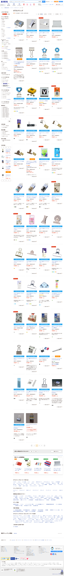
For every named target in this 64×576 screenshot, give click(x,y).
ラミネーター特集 (29, 563)
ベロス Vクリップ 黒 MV (43, 100)
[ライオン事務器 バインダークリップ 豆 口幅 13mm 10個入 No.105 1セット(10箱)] (3, 167)
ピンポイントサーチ (37, 565)
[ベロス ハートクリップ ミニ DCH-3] (31, 220)
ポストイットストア (24, 565)
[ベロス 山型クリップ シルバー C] (31, 253)
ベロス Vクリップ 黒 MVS (56, 100)
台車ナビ (39, 564)
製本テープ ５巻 (56, 515)
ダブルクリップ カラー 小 (36, 515)
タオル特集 (23, 564)
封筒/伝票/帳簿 (56, 497)
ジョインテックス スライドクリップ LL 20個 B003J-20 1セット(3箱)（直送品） (19, 62)
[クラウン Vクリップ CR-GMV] (19, 24)
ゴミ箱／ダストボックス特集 (6, 564)
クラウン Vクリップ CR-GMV (19, 32)
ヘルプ (53, 1)
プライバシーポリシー (29, 550)
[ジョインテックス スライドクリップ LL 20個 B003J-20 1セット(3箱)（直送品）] (19, 52)
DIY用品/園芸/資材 (40, 511)
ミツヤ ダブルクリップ (8, 156)
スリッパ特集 (19, 564)
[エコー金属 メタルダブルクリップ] (31, 350)
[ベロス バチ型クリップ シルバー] (44, 220)
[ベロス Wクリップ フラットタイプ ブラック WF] (31, 124)
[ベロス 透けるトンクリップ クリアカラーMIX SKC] (57, 285)
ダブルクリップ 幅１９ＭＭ (38, 522)
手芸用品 (47, 499)
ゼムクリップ (15, 490)
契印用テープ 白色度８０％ (49, 522)
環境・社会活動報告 (16, 550)
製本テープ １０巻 (39, 519)
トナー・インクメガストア (10, 563)
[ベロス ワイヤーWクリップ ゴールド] (19, 253)
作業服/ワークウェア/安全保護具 (30, 511)
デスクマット (33, 498)
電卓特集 (16, 563)
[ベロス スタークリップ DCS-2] (44, 52)
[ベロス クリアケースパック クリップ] (44, 153)
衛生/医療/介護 (35, 505)
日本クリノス (41, 485)
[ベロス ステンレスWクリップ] (19, 318)
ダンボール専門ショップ (29, 564)
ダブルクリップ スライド (17, 515)
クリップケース (48, 490)
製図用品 (57, 498)
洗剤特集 (15, 564)
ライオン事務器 (44, 484)
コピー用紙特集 (4, 563)
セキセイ (32, 483)
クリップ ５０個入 (27, 515)
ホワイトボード (39, 498)
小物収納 (45, 498)
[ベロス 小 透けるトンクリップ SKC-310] (57, 253)
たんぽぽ (42, 483)
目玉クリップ (28, 490)
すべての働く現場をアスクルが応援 (46, 564)
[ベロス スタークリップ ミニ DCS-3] (57, 153)
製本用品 (42, 497)
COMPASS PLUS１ (29, 166)
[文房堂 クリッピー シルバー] (31, 92)
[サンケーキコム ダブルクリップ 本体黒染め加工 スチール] (3, 150)
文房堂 (20, 485)
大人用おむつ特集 (58, 564)
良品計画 (50, 484)
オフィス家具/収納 (59, 504)
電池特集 (19, 563)
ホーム (2, 7)
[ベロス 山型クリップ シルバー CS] (44, 253)
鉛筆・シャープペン (24, 499)
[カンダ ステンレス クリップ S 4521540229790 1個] (57, 350)
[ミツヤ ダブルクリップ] (3, 156)
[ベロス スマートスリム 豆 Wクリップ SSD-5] (44, 188)
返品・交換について (3, 551)
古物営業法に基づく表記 (29, 553)
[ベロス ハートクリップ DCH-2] (19, 92)
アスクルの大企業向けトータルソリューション (44, 553)
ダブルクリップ (16, 7)
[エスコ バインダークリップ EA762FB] (44, 383)
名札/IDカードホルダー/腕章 (24, 498)
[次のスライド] (8, 147)
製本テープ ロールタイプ (47, 515)
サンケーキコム (19, 483)
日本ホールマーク (21, 484)
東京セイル (54, 483)
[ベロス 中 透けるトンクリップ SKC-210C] (31, 285)
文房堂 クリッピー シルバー (31, 100)
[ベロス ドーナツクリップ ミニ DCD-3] (19, 220)
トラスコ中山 (48, 483)
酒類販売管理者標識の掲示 (30, 554)
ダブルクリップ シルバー (27, 522)
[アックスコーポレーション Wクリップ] (19, 383)
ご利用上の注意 (28, 552)
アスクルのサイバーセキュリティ (18, 553)
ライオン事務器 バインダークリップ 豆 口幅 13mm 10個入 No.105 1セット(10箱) (8, 167)
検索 (43, 2)
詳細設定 (40, 1)
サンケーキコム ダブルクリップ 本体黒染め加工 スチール (8, 150)
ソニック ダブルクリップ (43, 358)
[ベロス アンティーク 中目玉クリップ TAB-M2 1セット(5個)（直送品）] (31, 153)
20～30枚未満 (15, 526)
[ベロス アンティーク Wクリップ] (44, 124)
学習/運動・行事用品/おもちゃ (39, 499)
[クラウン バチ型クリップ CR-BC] (31, 24)
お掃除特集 (12, 564)
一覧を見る (15, 533)
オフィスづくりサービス (31, 565)
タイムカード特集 (24, 563)
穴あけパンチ (36, 497)
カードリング (55, 490)
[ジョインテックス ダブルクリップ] (3, 176)
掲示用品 (31, 497)
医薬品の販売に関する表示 (30, 555)
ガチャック (42, 490)
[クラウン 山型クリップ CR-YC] (44, 24)
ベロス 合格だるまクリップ (31, 326)
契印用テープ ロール (22, 519)
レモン (55, 484)
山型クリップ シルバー (55, 518)
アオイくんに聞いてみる (56, 551)
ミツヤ (39, 484)
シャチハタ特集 (8, 565)
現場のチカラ (36, 564)
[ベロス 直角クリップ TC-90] (44, 285)
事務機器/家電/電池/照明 (50, 504)
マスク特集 (53, 564)
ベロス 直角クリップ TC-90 (44, 293)
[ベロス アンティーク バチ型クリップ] (57, 124)
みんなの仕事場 (41, 550)
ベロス (35, 484)
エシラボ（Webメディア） (42, 551)
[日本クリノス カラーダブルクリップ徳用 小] (44, 318)
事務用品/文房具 (7, 7)
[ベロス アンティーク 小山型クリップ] (19, 153)
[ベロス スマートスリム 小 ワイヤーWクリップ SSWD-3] (31, 188)
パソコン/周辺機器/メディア (39, 504)
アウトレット (41, 146)
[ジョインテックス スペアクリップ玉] (57, 24)
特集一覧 (42, 565)
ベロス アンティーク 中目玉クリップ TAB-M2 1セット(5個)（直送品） (31, 162)
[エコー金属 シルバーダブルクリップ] (31, 383)
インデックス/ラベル (49, 497)
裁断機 (16, 497)
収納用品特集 (3, 565)
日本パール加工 (25, 485)
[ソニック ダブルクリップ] (44, 350)
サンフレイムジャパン (33, 485)
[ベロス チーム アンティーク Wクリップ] (57, 188)
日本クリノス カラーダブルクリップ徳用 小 (8, 161)
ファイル (21, 504)
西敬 (58, 483)
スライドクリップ (35, 490)
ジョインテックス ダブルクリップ (8, 175)
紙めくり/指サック (51, 498)
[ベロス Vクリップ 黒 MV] (44, 92)
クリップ (11, 7)
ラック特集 (56, 563)
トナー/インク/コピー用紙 (29, 504)
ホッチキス (21, 497)
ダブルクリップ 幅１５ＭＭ (49, 519)
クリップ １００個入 (59, 519)
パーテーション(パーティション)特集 (46, 563)
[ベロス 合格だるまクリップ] (31, 318)
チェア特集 (53, 563)
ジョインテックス (26, 483)
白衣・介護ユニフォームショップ (16, 565)
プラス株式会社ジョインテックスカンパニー (19, 66)
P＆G (26, 484)
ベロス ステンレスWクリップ (19, 326)
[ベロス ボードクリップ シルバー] (57, 220)
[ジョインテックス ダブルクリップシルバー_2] (31, 52)
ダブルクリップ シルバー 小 (33, 518)
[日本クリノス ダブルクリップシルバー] (19, 350)
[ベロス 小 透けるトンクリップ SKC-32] (19, 285)
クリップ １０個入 (31, 519)
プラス (31, 484)
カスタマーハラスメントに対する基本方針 (19, 552)
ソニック (37, 483)
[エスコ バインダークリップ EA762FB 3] (19, 418)
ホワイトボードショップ (36, 563)
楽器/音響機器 (53, 499)
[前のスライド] (3, 147)
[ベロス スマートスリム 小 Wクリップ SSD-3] (19, 188)
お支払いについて (3, 550)
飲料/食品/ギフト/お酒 (27, 505)
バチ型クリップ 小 (18, 522)
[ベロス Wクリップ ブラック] (19, 124)
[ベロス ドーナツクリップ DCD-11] (57, 52)
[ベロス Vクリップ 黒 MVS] (57, 92)
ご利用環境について (29, 551)
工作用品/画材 (31, 499)
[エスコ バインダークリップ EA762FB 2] (57, 383)
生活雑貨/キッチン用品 (18, 505)
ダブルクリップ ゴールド (44, 518)
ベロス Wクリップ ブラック (19, 132)
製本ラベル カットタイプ (22, 518)
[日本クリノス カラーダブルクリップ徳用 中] (57, 318)
